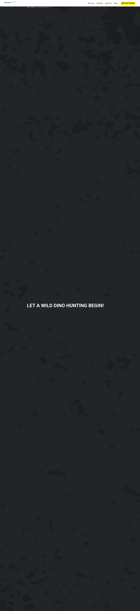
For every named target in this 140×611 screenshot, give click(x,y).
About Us (108, 3)
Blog (115, 3)
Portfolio (99, 3)
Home (28, 7)
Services (91, 3)
